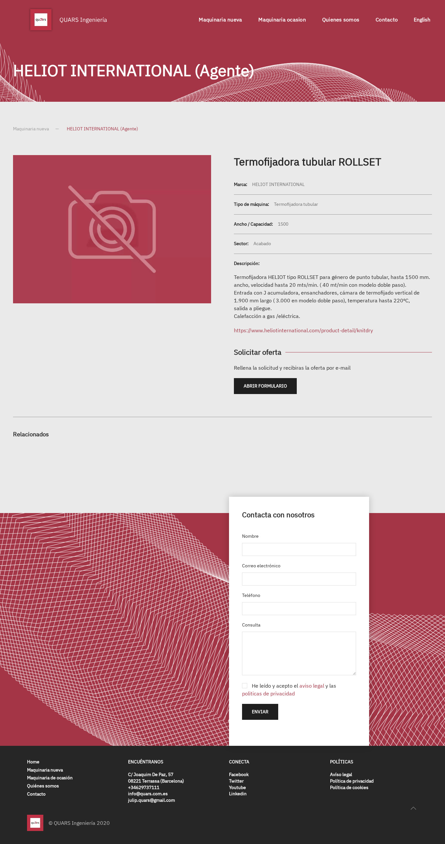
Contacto (387, 19)
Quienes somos (340, 19)
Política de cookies (349, 787)
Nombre (250, 536)
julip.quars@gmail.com (151, 800)
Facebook (239, 774)
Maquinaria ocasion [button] (282, 19)
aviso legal (311, 685)
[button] (413, 808)
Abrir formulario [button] (265, 386)
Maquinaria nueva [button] (220, 19)
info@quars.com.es (148, 794)
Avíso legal (341, 774)
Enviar (260, 712)
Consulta (251, 625)
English (422, 19)
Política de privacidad (352, 781)
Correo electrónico (261, 566)
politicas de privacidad (268, 693)
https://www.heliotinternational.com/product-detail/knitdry (303, 330)
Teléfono (251, 595)
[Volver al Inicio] (68, 20)
